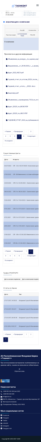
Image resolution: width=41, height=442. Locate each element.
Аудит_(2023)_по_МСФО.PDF (17, 106)
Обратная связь (19, 371)
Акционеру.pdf (13, 93)
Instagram (6, 426)
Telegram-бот (7, 428)
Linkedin (5, 423)
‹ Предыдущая (18, 131)
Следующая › (31, 136)
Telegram (6, 418)
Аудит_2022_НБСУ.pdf (15, 72)
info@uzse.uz (7, 396)
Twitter (5, 420)
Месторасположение (10, 402)
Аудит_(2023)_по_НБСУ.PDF (17, 113)
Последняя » (9, 141)
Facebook (6, 415)
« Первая (8, 131)
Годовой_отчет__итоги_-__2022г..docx (21, 86)
